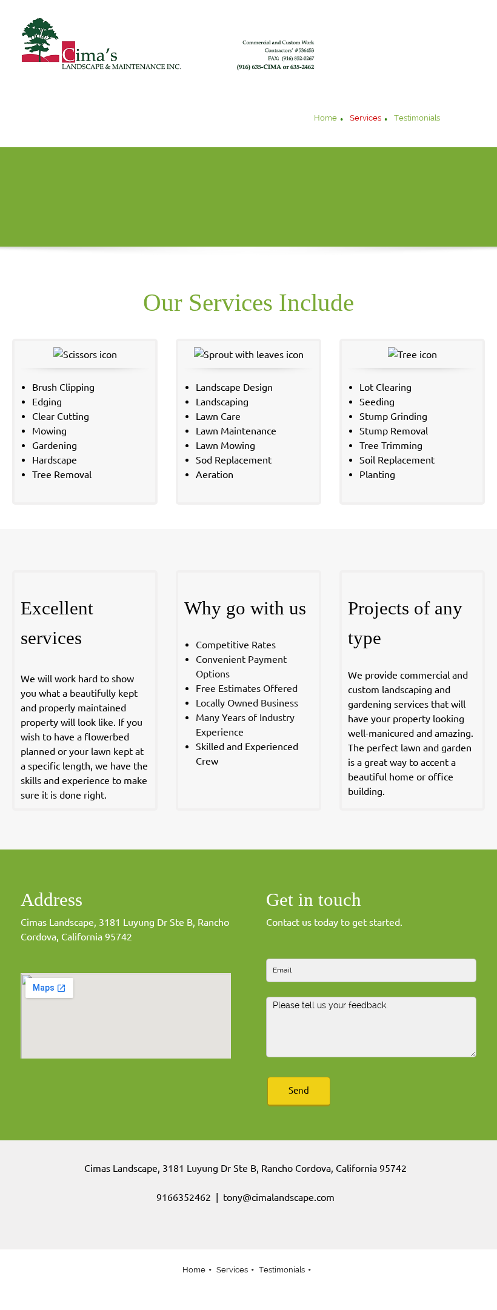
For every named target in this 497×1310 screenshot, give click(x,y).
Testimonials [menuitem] (282, 1269)
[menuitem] (325, 119)
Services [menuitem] (232, 1269)
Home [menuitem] (193, 1269)
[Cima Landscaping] (169, 44)
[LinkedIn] (264, 1231)
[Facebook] (227, 1231)
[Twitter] (245, 1231)
